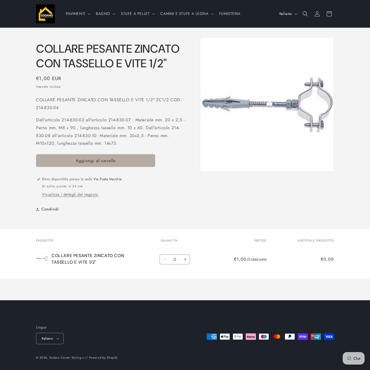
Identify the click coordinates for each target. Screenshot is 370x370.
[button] (78, 13)
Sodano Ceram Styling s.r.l (68, 357)
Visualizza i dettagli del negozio (70, 194)
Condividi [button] (50, 209)
